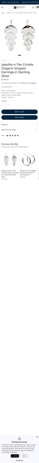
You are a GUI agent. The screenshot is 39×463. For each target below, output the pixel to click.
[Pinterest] (12, 136)
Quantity (4, 101)
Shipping (4, 124)
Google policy (13, 452)
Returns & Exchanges (8, 130)
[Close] (37, 437)
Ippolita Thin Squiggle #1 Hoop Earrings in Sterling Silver (28, 173)
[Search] (33, 8)
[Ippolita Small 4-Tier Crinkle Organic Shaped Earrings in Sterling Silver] (10, 159)
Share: (3, 135)
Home (3, 12)
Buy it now (19, 117)
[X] (10, 136)
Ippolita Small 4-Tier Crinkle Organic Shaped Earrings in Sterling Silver (10, 174)
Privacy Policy (5, 452)
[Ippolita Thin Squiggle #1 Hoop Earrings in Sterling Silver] (29, 159)
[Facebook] (7, 136)
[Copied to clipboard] (18, 136)
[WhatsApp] (15, 136)
